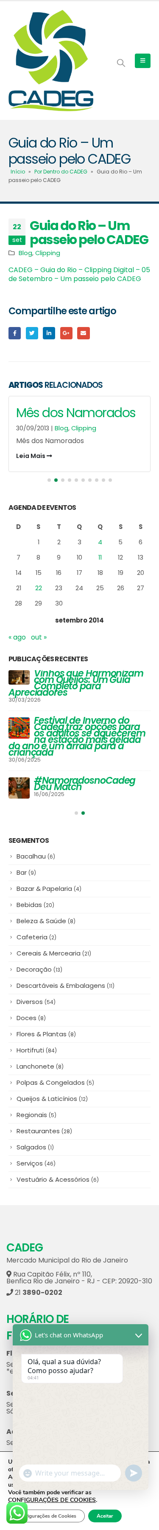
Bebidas (35, 904)
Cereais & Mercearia (54, 953)
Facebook (14, 333)
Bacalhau (36, 856)
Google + (66, 333)
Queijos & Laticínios (52, 1098)
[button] (49, 480)
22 (38, 587)
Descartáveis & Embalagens (65, 985)
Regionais (36, 1114)
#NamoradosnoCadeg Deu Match (84, 783)
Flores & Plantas (46, 1033)
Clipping (47, 253)
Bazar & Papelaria (49, 888)
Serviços (36, 1163)
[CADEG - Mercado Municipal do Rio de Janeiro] (50, 60)
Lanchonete (40, 1066)
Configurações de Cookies (46, 1516)
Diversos (36, 1001)
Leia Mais (31, 456)
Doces (31, 1017)
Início (18, 171)
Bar (26, 872)
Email (83, 333)
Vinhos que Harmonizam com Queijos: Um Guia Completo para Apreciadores (75, 683)
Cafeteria (36, 937)
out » (39, 637)
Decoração (39, 969)
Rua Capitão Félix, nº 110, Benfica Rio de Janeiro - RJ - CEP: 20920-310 (79, 1277)
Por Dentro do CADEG (60, 171)
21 (37, 1292)
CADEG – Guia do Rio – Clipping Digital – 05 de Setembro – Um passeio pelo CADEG (79, 274)
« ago (17, 637)
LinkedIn (49, 333)
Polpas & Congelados (55, 1082)
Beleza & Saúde (46, 920)
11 (100, 557)
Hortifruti (37, 1050)
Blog (25, 253)
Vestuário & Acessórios (58, 1179)
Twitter (32, 333)
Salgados (35, 1147)
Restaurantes (44, 1130)
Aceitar (105, 1516)
